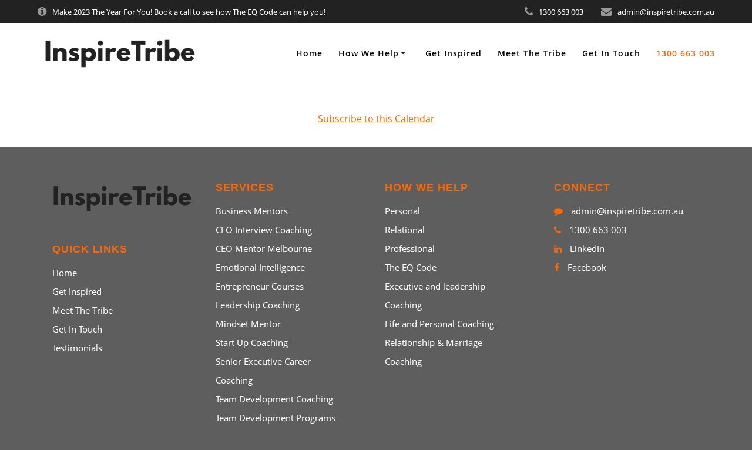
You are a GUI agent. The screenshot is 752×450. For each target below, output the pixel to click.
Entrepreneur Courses (260, 286)
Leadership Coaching (258, 305)
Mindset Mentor (248, 324)
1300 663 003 (685, 53)
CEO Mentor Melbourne (264, 248)
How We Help (368, 53)
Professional (410, 248)
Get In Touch (611, 53)
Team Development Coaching (274, 399)
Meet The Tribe (532, 53)
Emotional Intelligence (260, 267)
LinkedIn (586, 248)
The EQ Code (411, 267)
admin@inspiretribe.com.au (626, 211)
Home (309, 53)
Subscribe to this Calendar (376, 118)
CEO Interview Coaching (264, 230)
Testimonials (77, 348)
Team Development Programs (275, 418)
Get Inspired (453, 53)
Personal (402, 211)
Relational (405, 230)
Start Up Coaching (252, 342)
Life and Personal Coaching (439, 324)
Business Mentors (252, 211)
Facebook (585, 267)
